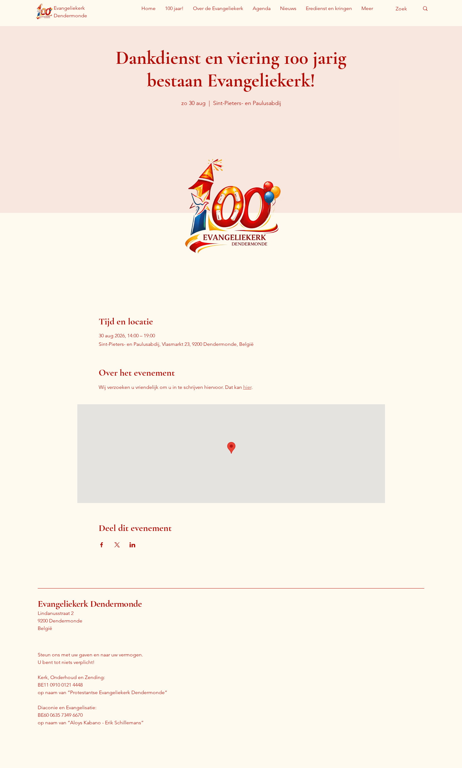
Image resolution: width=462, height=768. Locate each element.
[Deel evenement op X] (117, 544)
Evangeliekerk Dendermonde (90, 604)
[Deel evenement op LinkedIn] (132, 544)
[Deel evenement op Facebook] (102, 544)
